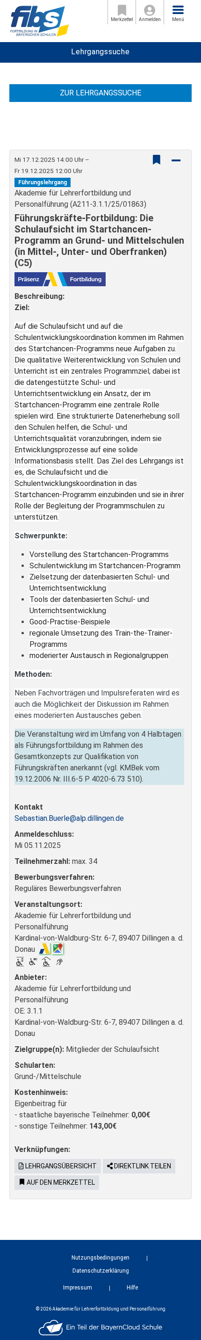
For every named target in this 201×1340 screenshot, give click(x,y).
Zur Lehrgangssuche (100, 92)
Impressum (77, 1287)
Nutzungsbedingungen (100, 1257)
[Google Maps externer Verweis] (57, 947)
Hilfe (132, 1287)
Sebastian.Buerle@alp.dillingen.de (69, 818)
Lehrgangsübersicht (60, 1166)
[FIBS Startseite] (39, 20)
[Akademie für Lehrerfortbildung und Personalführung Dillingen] (44, 947)
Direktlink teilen (142, 1166)
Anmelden (150, 19)
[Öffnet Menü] (178, 10)
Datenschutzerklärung (100, 1271)
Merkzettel (122, 19)
